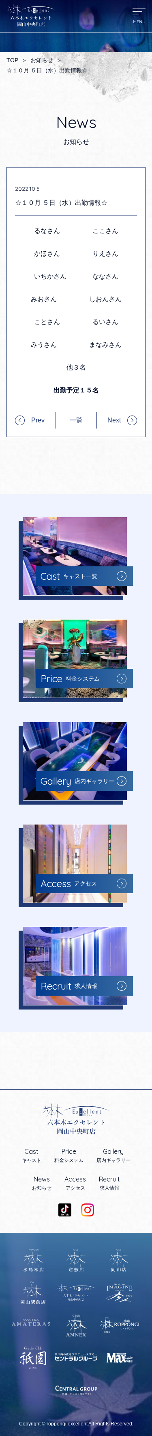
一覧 (76, 420)
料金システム (68, 1155)
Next (114, 420)
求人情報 (109, 1183)
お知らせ (41, 60)
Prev (38, 420)
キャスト (31, 1155)
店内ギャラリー (113, 1155)
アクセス (75, 1183)
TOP (12, 60)
